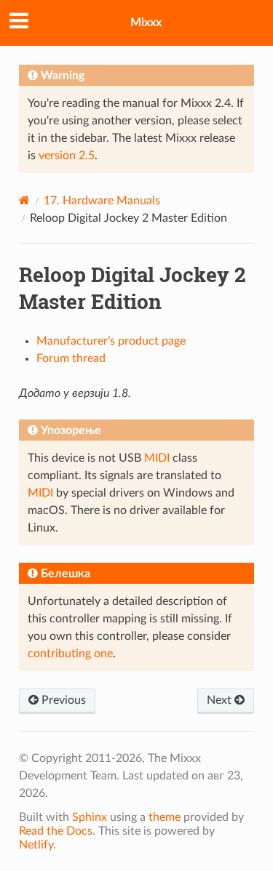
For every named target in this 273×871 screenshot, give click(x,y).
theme (165, 817)
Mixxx (146, 22)
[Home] (24, 200)
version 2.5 (67, 155)
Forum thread (71, 358)
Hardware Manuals (102, 200)
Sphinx (89, 817)
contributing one (70, 653)
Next (220, 700)
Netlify (36, 845)
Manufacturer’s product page (111, 341)
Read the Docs (55, 831)
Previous (62, 700)
